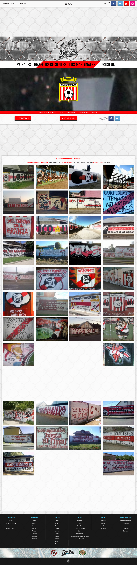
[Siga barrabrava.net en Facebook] (113, 3)
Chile (61, 112)
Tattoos (34, 531)
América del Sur (51, 112)
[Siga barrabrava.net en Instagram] (132, 3)
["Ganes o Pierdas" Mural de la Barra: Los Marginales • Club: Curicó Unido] (85, 438)
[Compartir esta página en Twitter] (117, 118)
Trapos (34, 528)
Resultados (79, 533)
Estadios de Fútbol (80, 526)
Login (125, 526)
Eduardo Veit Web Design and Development (68, 561)
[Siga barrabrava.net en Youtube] (126, 3)
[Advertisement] (68, 22)
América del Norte (11, 526)
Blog (80, 523)
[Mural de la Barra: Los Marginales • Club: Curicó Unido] (18, 177)
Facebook (103, 520)
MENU (69, 3)
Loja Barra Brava (125, 520)
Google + (103, 526)
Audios (57, 526)
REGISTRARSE (9, 3)
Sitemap (125, 531)
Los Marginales (83, 112)
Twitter (103, 523)
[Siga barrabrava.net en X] (120, 3)
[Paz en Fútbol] (54, 553)
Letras (34, 526)
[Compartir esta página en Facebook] (111, 118)
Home (41, 112)
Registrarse (125, 523)
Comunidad (102, 528)
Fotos (34, 523)
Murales (34, 539)
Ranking (80, 520)
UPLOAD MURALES (69, 118)
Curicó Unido (71, 112)
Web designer (80, 539)
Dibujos (34, 533)
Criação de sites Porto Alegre (80, 536)
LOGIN (24, 3)
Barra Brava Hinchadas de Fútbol (68, 49)
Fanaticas (34, 536)
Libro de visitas (80, 528)
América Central (11, 523)
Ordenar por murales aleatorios (69, 158)
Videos (34, 520)
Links (57, 528)
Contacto (125, 528)
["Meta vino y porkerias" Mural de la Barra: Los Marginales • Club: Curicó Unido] (52, 278)
